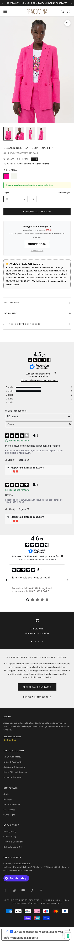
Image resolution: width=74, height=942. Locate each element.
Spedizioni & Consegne (14, 767)
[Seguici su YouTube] (23, 890)
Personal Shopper (11, 804)
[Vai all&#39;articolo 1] (8, 133)
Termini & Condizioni (13, 842)
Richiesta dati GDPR (12, 847)
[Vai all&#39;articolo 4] (41, 133)
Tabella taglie (64, 192)
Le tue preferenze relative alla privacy (38, 932)
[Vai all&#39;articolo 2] (19, 133)
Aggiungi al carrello (37, 211)
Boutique (7, 799)
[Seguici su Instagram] (14, 890)
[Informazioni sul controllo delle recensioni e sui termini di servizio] (55, 372)
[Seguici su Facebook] (5, 890)
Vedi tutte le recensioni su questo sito (39, 380)
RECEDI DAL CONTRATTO (37, 687)
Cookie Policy (9, 836)
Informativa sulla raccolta (21, 937)
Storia (6, 794)
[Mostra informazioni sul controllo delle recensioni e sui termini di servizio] (62, 556)
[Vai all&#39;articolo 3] (30, 133)
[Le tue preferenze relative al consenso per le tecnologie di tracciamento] (68, 936)
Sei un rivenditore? (12, 757)
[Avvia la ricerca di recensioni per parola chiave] (70, 424)
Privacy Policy (9, 831)
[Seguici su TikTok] (32, 890)
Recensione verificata (19, 441)
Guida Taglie (9, 814)
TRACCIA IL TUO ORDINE (37, 697)
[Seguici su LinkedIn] (41, 890)
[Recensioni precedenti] (6, 580)
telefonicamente (22, 863)
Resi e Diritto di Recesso (15, 772)
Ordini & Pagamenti (12, 762)
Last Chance (9, 809)
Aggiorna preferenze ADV (46, 903)
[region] (37, 627)
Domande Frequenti (12, 777)
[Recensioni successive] (67, 580)
